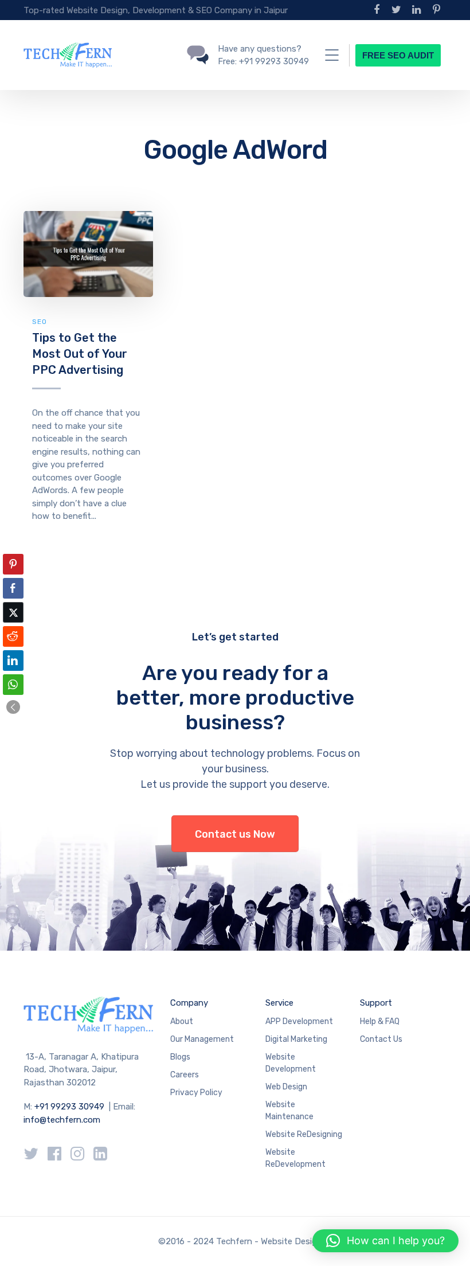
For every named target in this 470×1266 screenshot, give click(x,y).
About (181, 1021)
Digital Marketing (296, 1039)
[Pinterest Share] (13, 564)
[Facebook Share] (13, 588)
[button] (13, 707)
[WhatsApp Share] (13, 684)
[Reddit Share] (13, 636)
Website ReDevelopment (295, 1158)
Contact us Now (235, 834)
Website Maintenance (289, 1111)
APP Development (299, 1021)
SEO (39, 322)
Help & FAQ (379, 1021)
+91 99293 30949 (70, 1106)
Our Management (202, 1039)
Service (279, 1003)
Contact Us (381, 1039)
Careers (184, 1075)
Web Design (286, 1087)
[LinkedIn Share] (13, 660)
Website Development (290, 1063)
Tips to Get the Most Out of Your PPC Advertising (79, 353)
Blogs (180, 1057)
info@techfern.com (61, 1120)
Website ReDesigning (303, 1134)
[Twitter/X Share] (13, 612)
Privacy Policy (196, 1092)
